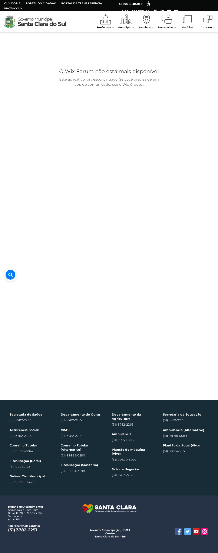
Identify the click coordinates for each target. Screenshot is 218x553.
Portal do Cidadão (41, 3)
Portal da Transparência (81, 3)
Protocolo (13, 8)
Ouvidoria (12, 3)
